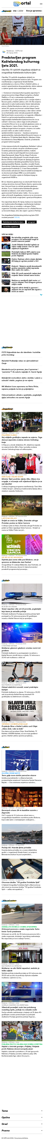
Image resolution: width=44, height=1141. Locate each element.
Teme (5, 1110)
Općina (6, 1117)
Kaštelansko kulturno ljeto (13, 222)
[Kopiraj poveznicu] (40, 23)
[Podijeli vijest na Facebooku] (40, 20)
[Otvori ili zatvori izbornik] (41, 4)
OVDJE (17, 217)
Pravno (6, 1130)
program (31, 222)
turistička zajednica (10, 226)
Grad (4, 1123)
